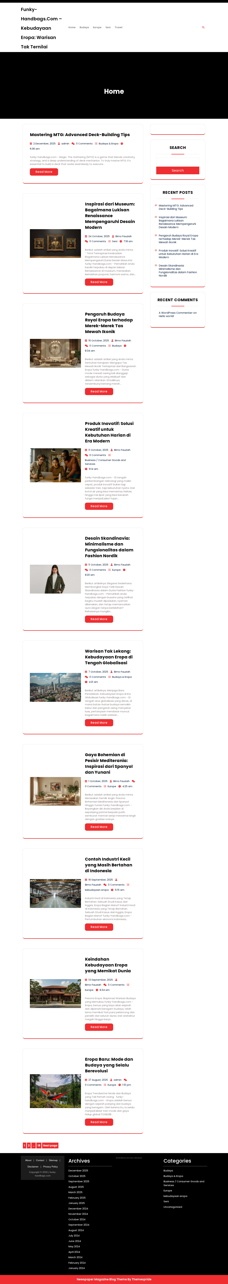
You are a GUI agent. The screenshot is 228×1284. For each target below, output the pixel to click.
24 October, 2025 (99, 236)
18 (39, 1146)
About (28, 1160)
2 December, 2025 (44, 143)
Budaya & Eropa (108, 143)
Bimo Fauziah (124, 236)
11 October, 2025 (98, 450)
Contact (40, 1160)
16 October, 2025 (98, 340)
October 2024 (76, 1219)
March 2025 (75, 1192)
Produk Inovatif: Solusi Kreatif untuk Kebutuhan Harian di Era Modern (109, 432)
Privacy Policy (50, 1166)
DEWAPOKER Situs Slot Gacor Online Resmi (129, 1158)
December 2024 (78, 1208)
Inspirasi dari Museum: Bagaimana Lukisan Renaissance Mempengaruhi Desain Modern (110, 215)
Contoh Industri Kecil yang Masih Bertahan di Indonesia (108, 865)
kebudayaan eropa (97, 890)
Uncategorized (173, 1207)
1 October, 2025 (97, 781)
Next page (50, 1145)
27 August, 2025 (98, 1080)
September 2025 (78, 1181)
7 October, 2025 (98, 671)
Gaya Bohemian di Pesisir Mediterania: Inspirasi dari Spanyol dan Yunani (109, 763)
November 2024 (78, 1214)
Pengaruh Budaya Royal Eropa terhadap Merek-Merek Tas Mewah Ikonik (109, 323)
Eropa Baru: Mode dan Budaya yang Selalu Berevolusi (109, 1065)
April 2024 (74, 1252)
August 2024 (76, 1230)
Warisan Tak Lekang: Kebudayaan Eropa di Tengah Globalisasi (109, 657)
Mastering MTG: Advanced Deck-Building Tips (80, 135)
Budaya (84, 27)
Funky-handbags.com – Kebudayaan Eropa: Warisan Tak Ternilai (41, 28)
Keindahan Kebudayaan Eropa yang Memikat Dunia (108, 965)
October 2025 (76, 1176)
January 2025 (76, 1203)
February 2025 (77, 1197)
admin (65, 143)
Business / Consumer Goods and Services (105, 462)
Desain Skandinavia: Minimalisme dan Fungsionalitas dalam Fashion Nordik (109, 547)
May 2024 (74, 1246)
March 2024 (75, 1257)
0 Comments (84, 143)
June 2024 (74, 1241)
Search (178, 147)
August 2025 (76, 1187)
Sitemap (53, 1160)
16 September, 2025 (100, 879)
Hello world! (166, 316)
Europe (97, 27)
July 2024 (74, 1235)
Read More (44, 172)
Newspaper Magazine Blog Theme (102, 1279)
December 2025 (78, 1170)
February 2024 (77, 1262)
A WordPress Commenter (176, 313)
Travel (118, 27)
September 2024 (78, 1224)
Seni (108, 27)
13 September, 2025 (100, 979)
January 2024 (76, 1268)
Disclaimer (33, 1166)
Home (72, 27)
